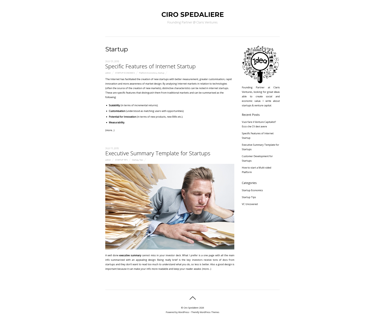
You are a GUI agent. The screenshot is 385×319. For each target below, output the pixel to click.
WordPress (183, 312)
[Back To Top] (192, 298)
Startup (161, 72)
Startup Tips (121, 159)
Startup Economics (125, 72)
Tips (141, 159)
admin (108, 72)
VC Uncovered (250, 204)
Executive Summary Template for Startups (157, 153)
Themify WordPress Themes (205, 312)
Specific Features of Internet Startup (150, 66)
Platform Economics (148, 72)
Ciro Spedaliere (191, 307)
